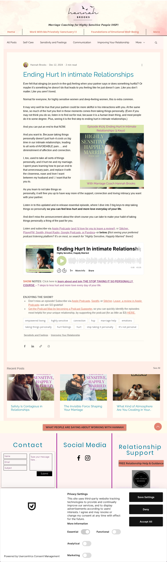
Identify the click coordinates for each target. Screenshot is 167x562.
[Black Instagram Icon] (87, 457)
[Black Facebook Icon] (78, 457)
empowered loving (35, 320)
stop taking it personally (100, 326)
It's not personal (127, 326)
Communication (82, 42)
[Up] (158, 426)
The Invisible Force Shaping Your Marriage (83, 408)
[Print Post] (48, 346)
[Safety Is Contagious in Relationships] (30, 387)
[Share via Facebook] (24, 346)
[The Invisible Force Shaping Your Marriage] (83, 387)
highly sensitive (59, 320)
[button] (156, 42)
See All (156, 368)
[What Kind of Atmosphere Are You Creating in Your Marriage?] (136, 387)
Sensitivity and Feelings (53, 42)
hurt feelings (64, 326)
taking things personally (38, 326)
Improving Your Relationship (113, 42)
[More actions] (142, 65)
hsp (93, 320)
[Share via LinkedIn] (32, 346)
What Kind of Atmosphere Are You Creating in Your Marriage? (135, 408)
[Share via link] (40, 346)
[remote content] (83, 259)
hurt (79, 326)
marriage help (108, 320)
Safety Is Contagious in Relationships (26, 408)
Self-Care (28, 42)
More (139, 42)
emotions (127, 320)
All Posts (11, 42)
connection (80, 320)
